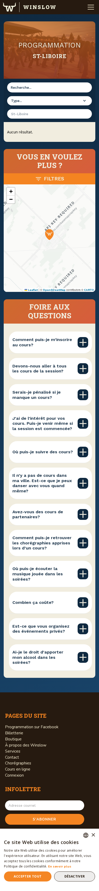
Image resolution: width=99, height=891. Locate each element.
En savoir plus (59, 866)
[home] (29, 7)
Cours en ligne (17, 769)
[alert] (49, 860)
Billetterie (14, 733)
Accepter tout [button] (27, 876)
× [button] (93, 835)
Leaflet (32, 290)
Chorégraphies (18, 763)
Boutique (13, 739)
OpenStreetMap (54, 290)
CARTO (89, 290)
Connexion (14, 775)
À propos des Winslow (25, 745)
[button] (90, 7)
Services (12, 751)
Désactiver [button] (74, 876)
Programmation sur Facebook (31, 727)
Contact (12, 757)
